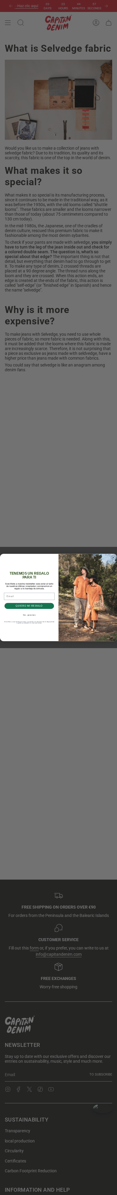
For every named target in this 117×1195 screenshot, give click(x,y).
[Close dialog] (113, 557)
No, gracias (29, 615)
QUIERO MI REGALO (29, 606)
